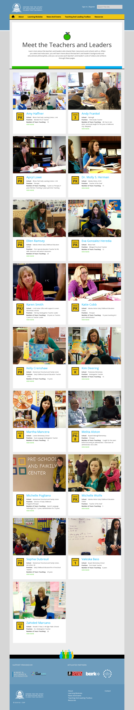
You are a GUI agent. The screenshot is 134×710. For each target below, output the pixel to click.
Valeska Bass (90, 559)
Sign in (84, 7)
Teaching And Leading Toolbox (78, 17)
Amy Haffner (35, 113)
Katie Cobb (89, 304)
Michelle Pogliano (38, 495)
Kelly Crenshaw (36, 368)
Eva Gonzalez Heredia (96, 241)
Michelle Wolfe (92, 495)
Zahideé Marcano (38, 623)
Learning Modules (35, 17)
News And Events (53, 17)
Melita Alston (91, 432)
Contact (108, 691)
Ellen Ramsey (35, 241)
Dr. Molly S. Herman (95, 177)
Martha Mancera (37, 432)
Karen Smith (34, 304)
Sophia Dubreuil (37, 559)
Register (92, 7)
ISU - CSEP (21, 702)
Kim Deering (90, 368)
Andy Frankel (91, 113)
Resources (99, 17)
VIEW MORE (30, 124)
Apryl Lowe (34, 177)
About (21, 17)
